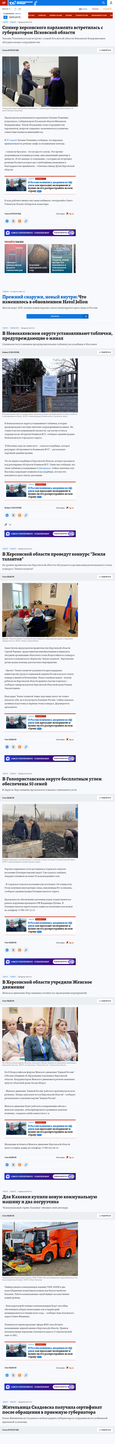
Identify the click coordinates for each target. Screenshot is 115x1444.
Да (5, 17)
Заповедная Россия (99, 15)
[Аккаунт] (111, 3)
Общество (13, 22)
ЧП (10, 524)
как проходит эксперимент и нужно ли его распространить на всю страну (50, 187)
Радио (84, 9)
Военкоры (42, 15)
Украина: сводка (56, 15)
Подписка (107, 9)
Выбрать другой (14, 17)
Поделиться (106, 50)
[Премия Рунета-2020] (34, 3)
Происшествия (14, 328)
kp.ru (71, 214)
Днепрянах (45, 468)
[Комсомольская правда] (20, 3)
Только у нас (30, 15)
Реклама (95, 9)
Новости (5, 22)
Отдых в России (81, 15)
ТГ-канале (11, 140)
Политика (13, 976)
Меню (4, 3)
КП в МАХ (69, 15)
